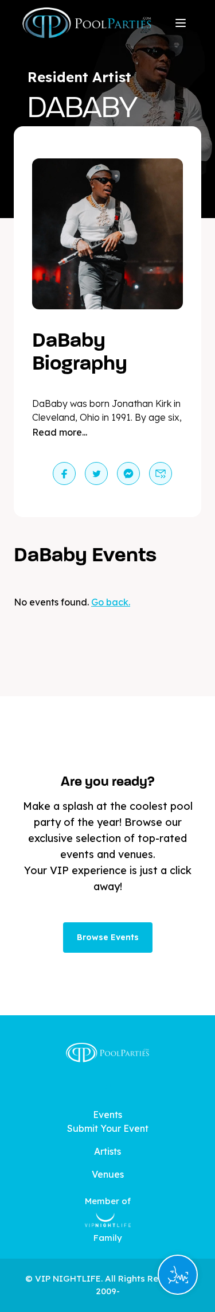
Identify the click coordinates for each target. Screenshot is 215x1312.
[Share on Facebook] (64, 473)
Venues (108, 1174)
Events (107, 1114)
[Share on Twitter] (96, 473)
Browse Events (108, 937)
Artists (107, 1151)
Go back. (110, 602)
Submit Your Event (107, 1128)
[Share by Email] (160, 473)
